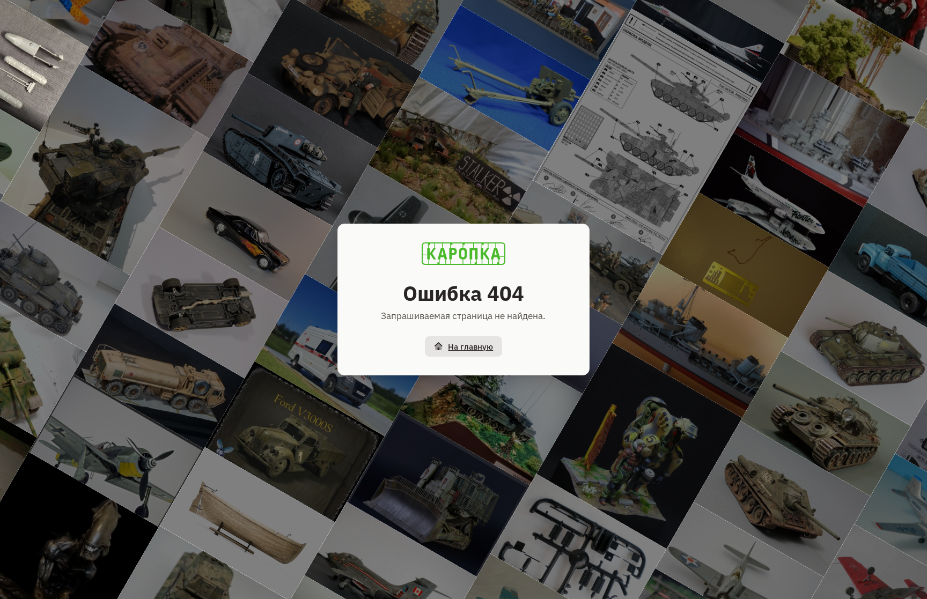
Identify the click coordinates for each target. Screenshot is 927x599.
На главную (470, 347)
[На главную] (463, 253)
